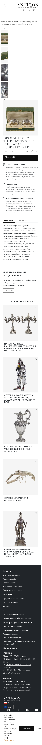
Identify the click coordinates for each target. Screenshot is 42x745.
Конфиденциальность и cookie (15, 630)
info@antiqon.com (13, 673)
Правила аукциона (10, 634)
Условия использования (12, 627)
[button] (5, 99)
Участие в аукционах (11, 575)
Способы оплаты (9, 583)
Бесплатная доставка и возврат (19, 198)
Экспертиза (8, 611)
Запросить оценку (10, 602)
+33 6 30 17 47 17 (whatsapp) (18, 670)
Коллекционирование (28, 22)
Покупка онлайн (9, 579)
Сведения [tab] (22, 220)
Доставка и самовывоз (12, 586)
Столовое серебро (17, 24)
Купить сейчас (13, 22)
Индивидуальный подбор (13, 614)
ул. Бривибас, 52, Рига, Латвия (18, 687)
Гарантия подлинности (15, 164)
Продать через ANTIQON (13, 599)
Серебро (5, 24)
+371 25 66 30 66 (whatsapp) (18, 690)
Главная (4, 22)
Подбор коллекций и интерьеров (17, 618)
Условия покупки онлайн (13, 638)
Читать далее (9, 740)
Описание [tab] (8, 220)
